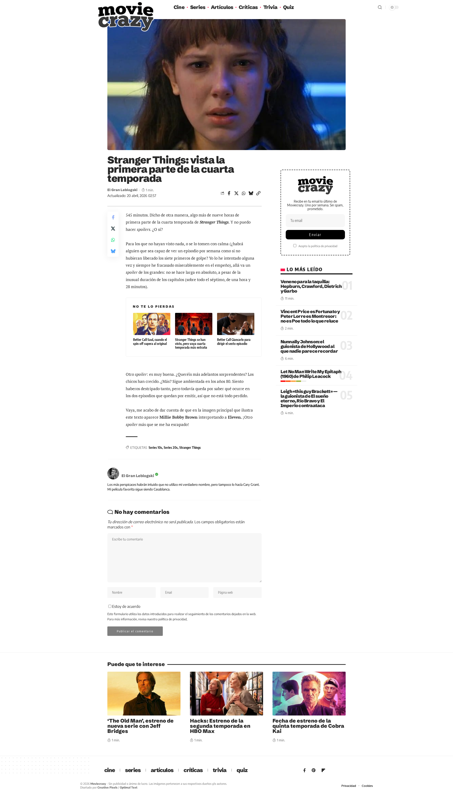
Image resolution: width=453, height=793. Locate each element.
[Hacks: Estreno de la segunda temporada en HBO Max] (226, 693)
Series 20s (171, 448)
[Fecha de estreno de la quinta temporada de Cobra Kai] (309, 693)
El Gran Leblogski (122, 190)
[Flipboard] (323, 770)
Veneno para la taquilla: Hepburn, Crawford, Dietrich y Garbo (311, 286)
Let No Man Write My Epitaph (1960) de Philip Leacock (311, 374)
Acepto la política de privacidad (317, 246)
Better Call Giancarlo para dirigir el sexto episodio (234, 341)
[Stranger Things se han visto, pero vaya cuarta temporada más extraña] (193, 324)
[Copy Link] (258, 193)
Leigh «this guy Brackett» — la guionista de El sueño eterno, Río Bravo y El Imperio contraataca (309, 399)
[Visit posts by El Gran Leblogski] (113, 473)
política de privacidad (172, 619)
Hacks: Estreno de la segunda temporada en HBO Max (220, 726)
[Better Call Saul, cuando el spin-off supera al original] (151, 324)
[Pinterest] (313, 770)
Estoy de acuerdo (126, 606)
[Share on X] (236, 193)
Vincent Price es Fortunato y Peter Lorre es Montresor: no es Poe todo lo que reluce (310, 316)
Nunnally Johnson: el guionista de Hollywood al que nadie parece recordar (309, 346)
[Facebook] (304, 770)
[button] (380, 7)
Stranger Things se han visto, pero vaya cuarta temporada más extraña (191, 343)
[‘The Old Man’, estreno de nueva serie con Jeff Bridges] (143, 693)
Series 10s (155, 448)
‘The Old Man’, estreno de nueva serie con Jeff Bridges (140, 726)
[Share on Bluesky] (251, 193)
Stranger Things (190, 448)
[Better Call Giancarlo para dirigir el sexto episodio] (235, 324)
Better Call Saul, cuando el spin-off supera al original (150, 341)
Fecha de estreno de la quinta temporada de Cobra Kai (308, 726)
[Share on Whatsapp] (243, 193)
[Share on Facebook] (229, 193)
